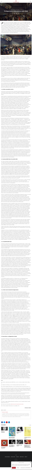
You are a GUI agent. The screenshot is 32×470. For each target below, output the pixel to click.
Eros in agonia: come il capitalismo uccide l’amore (12, 446)
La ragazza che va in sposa (27, 438)
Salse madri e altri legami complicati (12, 437)
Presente (14, 9)
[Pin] (16, 13)
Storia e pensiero (17, 9)
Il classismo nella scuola (19, 445)
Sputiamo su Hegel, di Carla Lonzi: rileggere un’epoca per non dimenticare (27, 446)
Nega (18, 467)
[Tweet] (14, 13)
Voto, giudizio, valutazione (3, 447)
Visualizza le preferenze (25, 467)
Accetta (13, 467)
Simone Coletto (10, 9)
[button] (30, 462)
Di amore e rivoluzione (3, 432)
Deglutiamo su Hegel (19, 432)
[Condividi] (12, 13)
